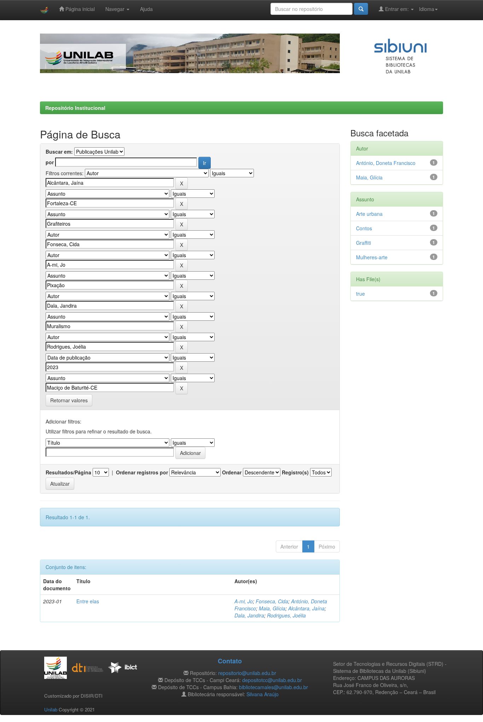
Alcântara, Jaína (306, 608)
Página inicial (79, 8)
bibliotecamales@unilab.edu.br (273, 687)
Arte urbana (369, 213)
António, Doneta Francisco (385, 162)
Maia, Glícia (272, 608)
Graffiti (363, 242)
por (50, 162)
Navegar (115, 8)
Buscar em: (59, 151)
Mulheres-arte (372, 257)
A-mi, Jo (243, 601)
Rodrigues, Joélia (286, 615)
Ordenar (232, 472)
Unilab (50, 709)
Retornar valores (69, 400)
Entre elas (87, 601)
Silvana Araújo (262, 694)
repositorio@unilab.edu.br (247, 672)
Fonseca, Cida (272, 601)
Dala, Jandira (249, 615)
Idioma (426, 8)
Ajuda (146, 8)
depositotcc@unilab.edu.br (272, 679)
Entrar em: (397, 8)
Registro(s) (295, 472)
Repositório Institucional (75, 107)
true (360, 293)
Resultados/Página (68, 472)
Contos (364, 228)
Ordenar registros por (142, 472)
